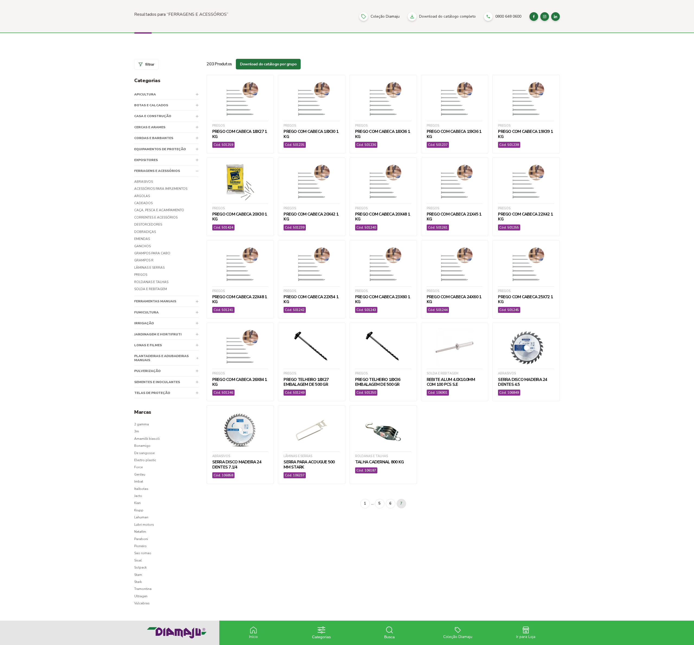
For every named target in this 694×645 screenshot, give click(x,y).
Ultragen (140, 596)
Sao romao (142, 553)
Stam (138, 575)
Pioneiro (140, 546)
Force (138, 467)
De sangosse (144, 453)
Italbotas (141, 489)
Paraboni (141, 539)
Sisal (138, 560)
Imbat (138, 481)
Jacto (138, 496)
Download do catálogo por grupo (268, 64)
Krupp (138, 510)
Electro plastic (145, 460)
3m (136, 431)
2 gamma (141, 424)
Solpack (140, 567)
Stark (138, 582)
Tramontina (143, 589)
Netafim (140, 532)
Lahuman (141, 517)
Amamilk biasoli (147, 439)
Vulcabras (142, 603)
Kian (137, 503)
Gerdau (139, 474)
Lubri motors (144, 524)
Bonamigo (142, 446)
